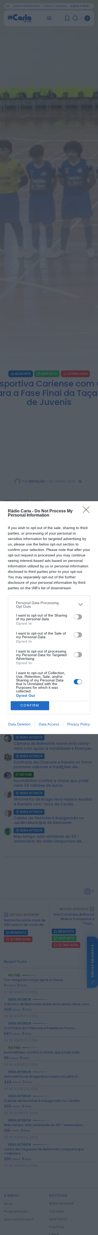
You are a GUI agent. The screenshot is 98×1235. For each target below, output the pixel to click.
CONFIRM (29, 705)
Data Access (49, 724)
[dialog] (49, 617)
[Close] (88, 511)
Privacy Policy (78, 724)
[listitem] (49, 604)
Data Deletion (19, 724)
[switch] (78, 616)
